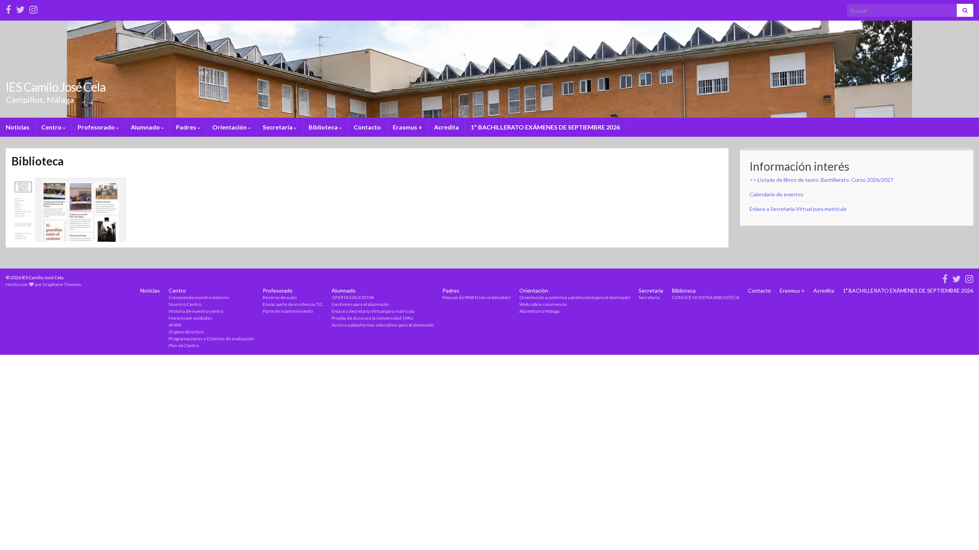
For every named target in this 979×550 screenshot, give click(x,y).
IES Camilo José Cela (56, 86)
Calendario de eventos (776, 194)
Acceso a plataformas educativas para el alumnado (383, 325)
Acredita (446, 127)
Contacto (367, 127)
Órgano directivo (186, 332)
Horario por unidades (190, 318)
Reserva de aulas (280, 297)
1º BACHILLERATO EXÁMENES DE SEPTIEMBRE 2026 (545, 127)
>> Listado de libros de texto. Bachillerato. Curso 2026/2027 (821, 179)
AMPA (175, 325)
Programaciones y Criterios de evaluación (211, 338)
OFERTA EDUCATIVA (353, 297)
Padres (186, 127)
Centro (52, 127)
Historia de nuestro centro (196, 311)
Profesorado (97, 127)
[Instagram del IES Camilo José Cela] (33, 8)
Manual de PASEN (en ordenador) (476, 297)
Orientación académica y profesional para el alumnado (574, 297)
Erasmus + (407, 127)
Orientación (230, 127)
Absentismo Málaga (539, 311)
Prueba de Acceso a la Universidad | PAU (372, 318)
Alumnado (146, 127)
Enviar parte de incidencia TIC (293, 304)
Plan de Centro (184, 345)
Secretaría (278, 127)
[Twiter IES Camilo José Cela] (20, 8)
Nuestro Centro (185, 304)
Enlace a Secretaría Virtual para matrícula (798, 208)
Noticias (17, 127)
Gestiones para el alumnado (360, 304)
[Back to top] (961, 532)
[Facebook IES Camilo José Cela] (8, 8)
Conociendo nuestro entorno (199, 297)
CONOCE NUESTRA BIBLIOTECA (705, 297)
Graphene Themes (61, 284)
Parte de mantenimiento (288, 311)
